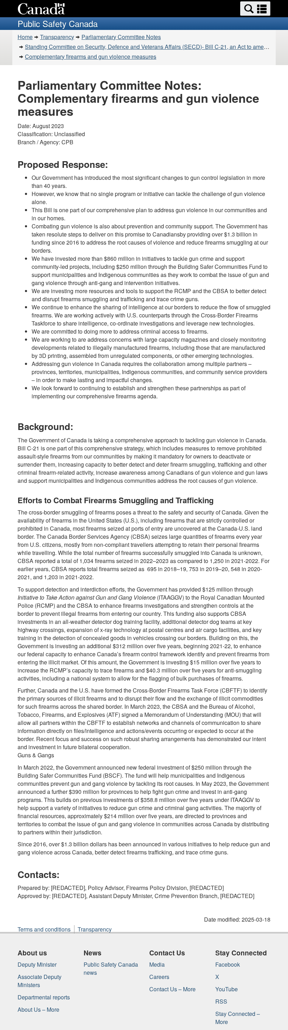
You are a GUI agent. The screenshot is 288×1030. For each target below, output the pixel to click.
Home (25, 37)
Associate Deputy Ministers (39, 981)
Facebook (227, 964)
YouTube (226, 989)
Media (157, 964)
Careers (159, 977)
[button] (255, 8)
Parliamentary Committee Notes (121, 37)
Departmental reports (44, 997)
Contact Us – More (172, 989)
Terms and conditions (44, 929)
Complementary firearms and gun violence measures (90, 56)
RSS (221, 1001)
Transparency (57, 37)
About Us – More (38, 1009)
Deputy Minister (37, 964)
